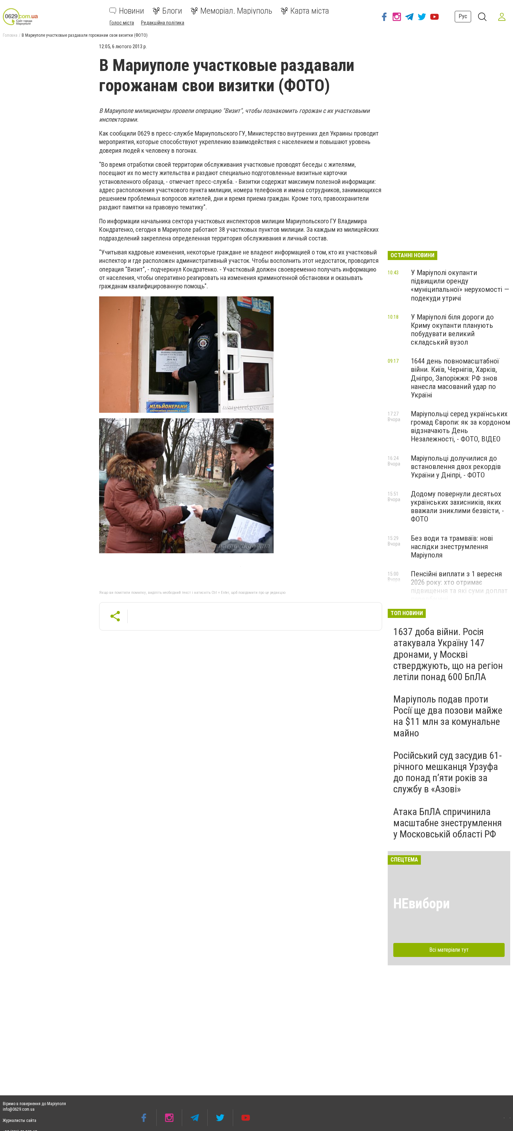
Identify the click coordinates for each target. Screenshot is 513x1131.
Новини (131, 10)
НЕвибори (421, 903)
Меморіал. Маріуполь (236, 10)
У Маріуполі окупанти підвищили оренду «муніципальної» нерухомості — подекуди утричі (460, 285)
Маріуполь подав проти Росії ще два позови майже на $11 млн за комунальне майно (448, 716)
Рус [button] (463, 16)
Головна (10, 35)
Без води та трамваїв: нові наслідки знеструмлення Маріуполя (452, 546)
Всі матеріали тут (449, 949)
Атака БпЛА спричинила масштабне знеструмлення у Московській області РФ (447, 823)
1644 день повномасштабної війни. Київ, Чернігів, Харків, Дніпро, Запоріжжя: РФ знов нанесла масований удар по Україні (455, 378)
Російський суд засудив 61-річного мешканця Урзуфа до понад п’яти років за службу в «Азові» (447, 772)
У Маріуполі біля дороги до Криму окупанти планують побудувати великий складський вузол (452, 329)
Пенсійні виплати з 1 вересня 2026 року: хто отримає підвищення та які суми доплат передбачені (459, 586)
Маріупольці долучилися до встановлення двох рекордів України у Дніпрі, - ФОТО (456, 466)
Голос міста (122, 23)
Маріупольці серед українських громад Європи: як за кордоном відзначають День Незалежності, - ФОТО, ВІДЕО (460, 426)
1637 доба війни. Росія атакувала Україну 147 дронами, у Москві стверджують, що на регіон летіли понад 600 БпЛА (448, 654)
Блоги (172, 10)
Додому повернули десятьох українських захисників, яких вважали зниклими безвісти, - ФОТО (457, 506)
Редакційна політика (162, 23)
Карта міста (309, 10)
